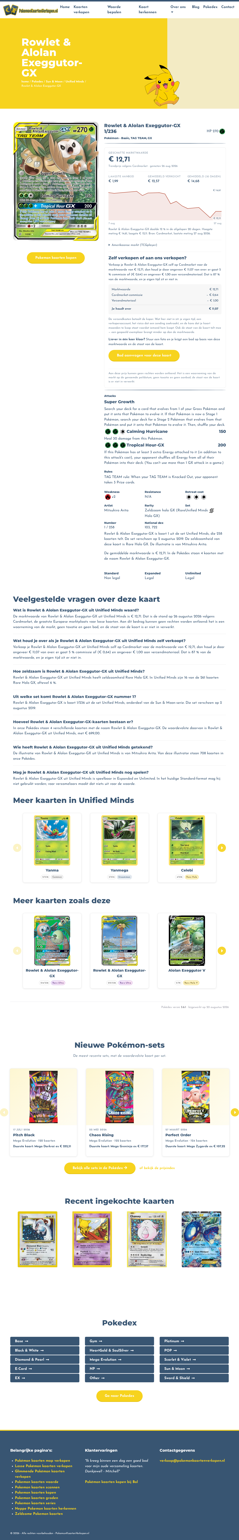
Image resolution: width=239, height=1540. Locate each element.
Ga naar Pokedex (119, 1396)
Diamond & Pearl (29, 1360)
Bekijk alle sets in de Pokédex (98, 1168)
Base (19, 1341)
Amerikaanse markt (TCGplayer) (134, 245)
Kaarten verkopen (81, 9)
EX (17, 1378)
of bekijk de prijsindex (157, 1168)
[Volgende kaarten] (222, 848)
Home (65, 7)
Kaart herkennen (147, 9)
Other (95, 1378)
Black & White (27, 1350)
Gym (93, 1341)
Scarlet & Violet (177, 1360)
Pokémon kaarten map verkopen (42, 1461)
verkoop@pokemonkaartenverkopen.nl (192, 1461)
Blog (195, 7)
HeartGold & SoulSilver (109, 1350)
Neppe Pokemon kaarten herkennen (45, 1509)
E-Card (21, 1369)
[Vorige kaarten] (17, 848)
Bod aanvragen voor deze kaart (144, 355)
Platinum (171, 1341)
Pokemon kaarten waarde (36, 1482)
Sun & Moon (54, 81)
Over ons (178, 7)
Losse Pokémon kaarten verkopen (43, 1466)
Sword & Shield (177, 1378)
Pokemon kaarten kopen (55, 258)
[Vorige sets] (4, 1112)
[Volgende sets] (235, 1112)
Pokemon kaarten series (35, 1503)
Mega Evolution (103, 1360)
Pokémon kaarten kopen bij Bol (111, 1482)
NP (92, 1369)
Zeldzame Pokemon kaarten (39, 1514)
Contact (227, 7)
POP (168, 1350)
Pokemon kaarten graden (36, 1498)
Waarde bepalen (114, 9)
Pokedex (210, 7)
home (25, 81)
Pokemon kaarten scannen (37, 1487)
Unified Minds (75, 81)
